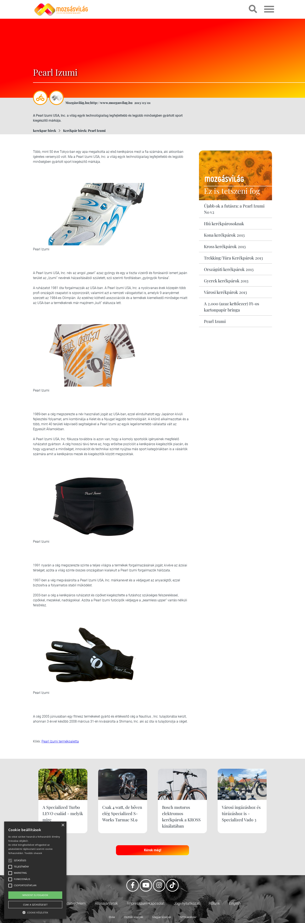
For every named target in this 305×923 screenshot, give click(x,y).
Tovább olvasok (33, 853)
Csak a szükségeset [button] (35, 904)
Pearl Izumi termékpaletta (60, 741)
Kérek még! (152, 850)
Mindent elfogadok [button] (35, 895)
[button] (35, 911)
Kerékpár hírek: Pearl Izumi (84, 130)
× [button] (62, 825)
